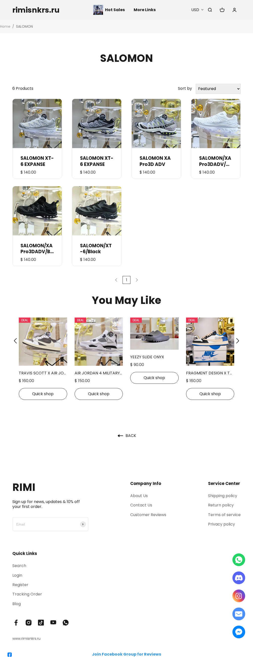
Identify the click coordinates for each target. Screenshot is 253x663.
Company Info (145, 483)
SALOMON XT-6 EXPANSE (37, 161)
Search (19, 566)
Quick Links (24, 553)
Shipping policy (222, 496)
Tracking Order (27, 594)
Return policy (221, 505)
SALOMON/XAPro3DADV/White (215, 161)
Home (5, 26)
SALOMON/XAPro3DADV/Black (37, 249)
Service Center (224, 483)
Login (17, 575)
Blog (16, 604)
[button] (15, 341)
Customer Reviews (148, 515)
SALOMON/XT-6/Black (96, 249)
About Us (139, 496)
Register (20, 585)
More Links (145, 10)
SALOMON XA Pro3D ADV (155, 161)
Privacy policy (221, 524)
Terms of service (224, 515)
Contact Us (141, 505)
